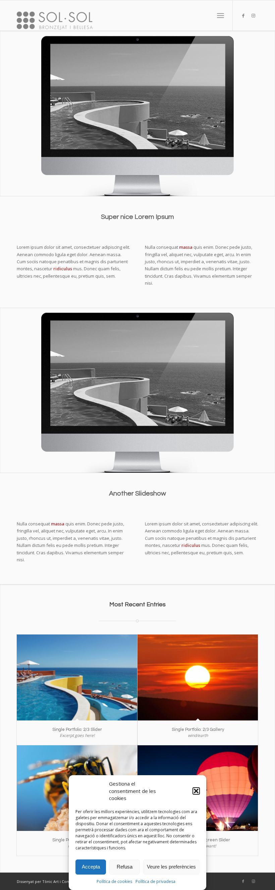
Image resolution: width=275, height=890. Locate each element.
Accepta (91, 867)
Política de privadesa (155, 881)
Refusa (124, 867)
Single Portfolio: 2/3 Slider (77, 729)
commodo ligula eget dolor (61, 254)
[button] (196, 791)
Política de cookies (114, 881)
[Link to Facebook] (243, 15)
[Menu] (220, 15)
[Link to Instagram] (253, 15)
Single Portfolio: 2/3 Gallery (198, 729)
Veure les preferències (171, 867)
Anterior (6, 113)
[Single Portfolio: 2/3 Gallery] (198, 677)
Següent (269, 113)
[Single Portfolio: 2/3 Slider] (77, 677)
